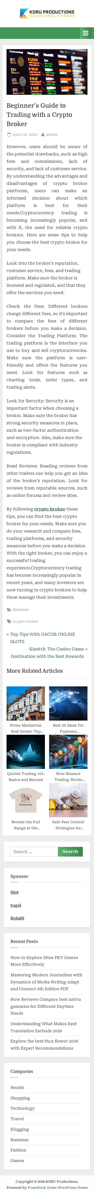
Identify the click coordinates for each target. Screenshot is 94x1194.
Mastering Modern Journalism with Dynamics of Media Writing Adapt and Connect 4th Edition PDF (46, 982)
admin (52, 134)
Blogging (19, 1129)
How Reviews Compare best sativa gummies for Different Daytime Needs (45, 1006)
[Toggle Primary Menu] (85, 33)
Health (17, 1087)
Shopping (20, 1098)
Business (21, 609)
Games (17, 1160)
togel (15, 905)
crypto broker (25, 621)
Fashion (18, 1150)
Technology (22, 1108)
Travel (17, 1119)
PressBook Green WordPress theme (58, 1188)
